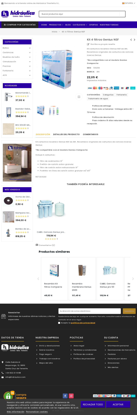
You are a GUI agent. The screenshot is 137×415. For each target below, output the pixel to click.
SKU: (89, 68)
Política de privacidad (84, 358)
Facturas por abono (117, 358)
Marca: (91, 71)
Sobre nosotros (46, 350)
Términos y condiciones (85, 350)
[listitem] (54, 278)
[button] (38, 279)
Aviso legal (78, 345)
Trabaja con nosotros (49, 358)
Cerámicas (8, 52)
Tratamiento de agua (98, 98)
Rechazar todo (93, 404)
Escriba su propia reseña (102, 44)
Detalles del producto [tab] (66, 134)
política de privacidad (83, 323)
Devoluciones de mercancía (121, 350)
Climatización (9, 61)
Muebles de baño (11, 57)
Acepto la (78, 323)
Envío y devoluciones (49, 345)
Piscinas (7, 66)
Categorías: (93, 94)
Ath (98, 71)
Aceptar (118, 404)
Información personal (118, 345)
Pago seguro (45, 354)
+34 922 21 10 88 (13, 373)
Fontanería (8, 70)
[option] (60, 70)
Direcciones (113, 363)
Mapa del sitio (46, 363)
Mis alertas (112, 367)
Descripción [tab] (43, 134)
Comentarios (90, 134)
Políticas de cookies (83, 354)
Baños (6, 48)
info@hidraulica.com (15, 377)
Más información (15, 411)
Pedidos (111, 354)
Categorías (108, 95)
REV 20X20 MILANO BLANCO (29, 125)
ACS (5, 75)
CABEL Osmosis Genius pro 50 (52, 232)
